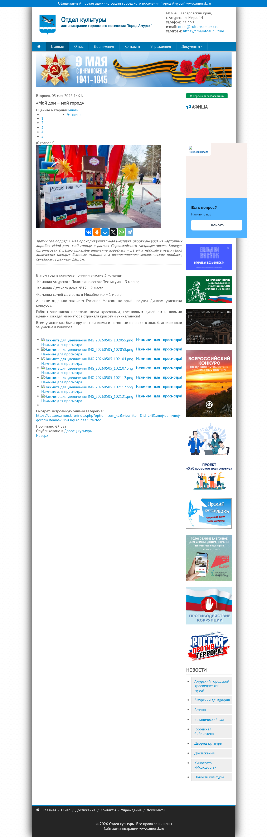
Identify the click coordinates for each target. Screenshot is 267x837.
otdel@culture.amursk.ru (198, 26)
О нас (78, 46)
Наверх (42, 435)
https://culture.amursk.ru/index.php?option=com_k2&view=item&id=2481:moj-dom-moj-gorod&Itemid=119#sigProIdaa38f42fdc (108, 417)
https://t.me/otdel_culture (203, 31)
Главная (57, 46)
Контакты (132, 46)
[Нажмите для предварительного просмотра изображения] (98, 186)
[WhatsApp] (121, 232)
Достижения (104, 46)
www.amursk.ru (151, 828)
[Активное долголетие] (209, 476)
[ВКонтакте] (88, 232)
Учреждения (160, 46)
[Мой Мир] (105, 232)
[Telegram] (129, 232)
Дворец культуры (78, 430)
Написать (216, 225)
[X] (113, 232)
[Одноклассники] (97, 232)
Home (39, 46)
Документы (190, 46)
